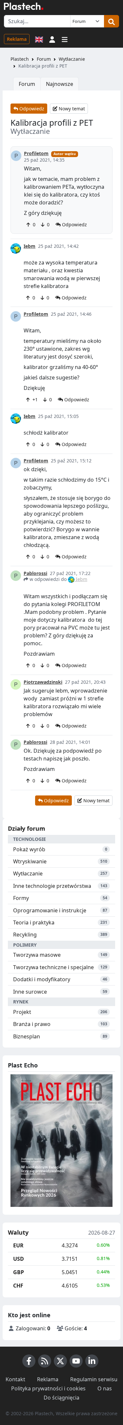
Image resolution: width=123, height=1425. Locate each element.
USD (18, 1258)
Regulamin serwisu (93, 1379)
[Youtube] (76, 1361)
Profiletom (36, 153)
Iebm (29, 246)
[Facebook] (28, 1361)
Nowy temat (71, 108)
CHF (18, 1285)
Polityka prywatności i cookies (48, 1388)
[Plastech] (23, 6)
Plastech (19, 59)
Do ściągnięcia (61, 1397)
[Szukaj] (111, 21)
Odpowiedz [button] (74, 224)
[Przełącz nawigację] (64, 39)
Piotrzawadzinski (43, 682)
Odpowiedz (31, 108)
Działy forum (26, 828)
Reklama (17, 39)
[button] (52, 39)
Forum (44, 59)
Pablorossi (35, 573)
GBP (18, 1272)
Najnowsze (59, 84)
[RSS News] (44, 1361)
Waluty (18, 1232)
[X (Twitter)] (60, 1361)
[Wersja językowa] (39, 39)
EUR (18, 1245)
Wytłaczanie (72, 59)
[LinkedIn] (91, 1361)
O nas (104, 1388)
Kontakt (15, 1379)
